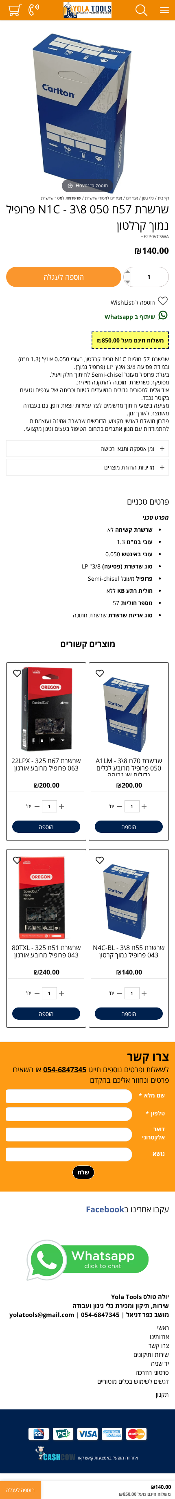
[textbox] (87, 1066)
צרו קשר (159, 1345)
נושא (159, 1153)
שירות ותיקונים (151, 1354)
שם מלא (152, 1095)
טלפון (155, 1113)
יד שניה (160, 1363)
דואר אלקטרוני (153, 1133)
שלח (83, 1172)
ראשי (163, 1327)
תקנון (162, 1394)
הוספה (128, 827)
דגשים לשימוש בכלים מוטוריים (133, 1381)
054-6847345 (64, 1069)
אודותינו (159, 1336)
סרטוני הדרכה (152, 1372)
